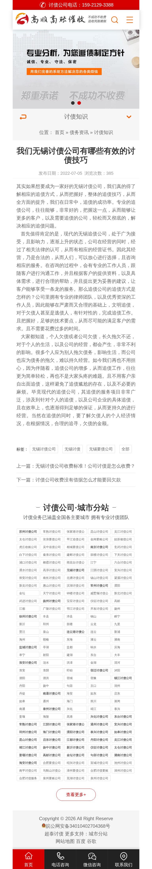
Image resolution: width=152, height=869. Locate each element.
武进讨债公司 (28, 601)
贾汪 (22, 631)
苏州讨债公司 (28, 531)
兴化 (70, 708)
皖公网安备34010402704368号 (78, 826)
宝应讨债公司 (76, 601)
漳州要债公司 (76, 770)
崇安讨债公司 (28, 577)
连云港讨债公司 (76, 632)
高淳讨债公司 (52, 570)
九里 (117, 624)
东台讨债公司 (123, 716)
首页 (59, 132)
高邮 (117, 601)
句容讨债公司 (99, 755)
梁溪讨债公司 (123, 577)
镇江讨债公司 (123, 678)
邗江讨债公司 (76, 608)
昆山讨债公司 (99, 531)
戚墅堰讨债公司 (99, 594)
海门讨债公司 (52, 732)
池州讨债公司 (123, 762)
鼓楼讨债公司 (99, 554)
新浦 (117, 631)
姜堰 (22, 716)
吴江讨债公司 (123, 531)
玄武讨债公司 (123, 547)
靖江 (93, 708)
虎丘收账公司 (28, 547)
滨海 (117, 647)
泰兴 (117, 708)
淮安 (22, 670)
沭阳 (117, 670)
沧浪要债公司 (52, 539)
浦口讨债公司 (28, 562)
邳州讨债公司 (28, 732)
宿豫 (93, 678)
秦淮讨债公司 (52, 554)
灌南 (117, 639)
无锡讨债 (72, 449)
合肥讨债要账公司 (99, 771)
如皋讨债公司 (123, 732)
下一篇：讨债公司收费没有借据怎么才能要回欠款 (68, 479)
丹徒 (22, 693)
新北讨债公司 (123, 593)
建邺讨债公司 (76, 554)
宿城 (70, 678)
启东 (117, 693)
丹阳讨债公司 (99, 739)
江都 (22, 608)
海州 (22, 639)
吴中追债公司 (52, 547)
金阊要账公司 (99, 539)
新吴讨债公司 (28, 585)
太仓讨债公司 (28, 539)
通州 (46, 701)
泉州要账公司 (52, 778)
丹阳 (22, 685)
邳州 (46, 624)
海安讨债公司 (28, 762)
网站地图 (65, 841)
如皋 (22, 701)
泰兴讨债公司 (99, 732)
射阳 (46, 655)
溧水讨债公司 (28, 570)
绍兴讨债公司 (76, 762)
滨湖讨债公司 (76, 585)
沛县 (70, 616)
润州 (117, 685)
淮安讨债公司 (28, 662)
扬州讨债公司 (52, 601)
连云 (93, 631)
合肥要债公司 (52, 762)
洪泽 (70, 662)
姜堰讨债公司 (28, 755)
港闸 (117, 701)
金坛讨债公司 (76, 755)
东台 (93, 655)
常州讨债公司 (99, 585)
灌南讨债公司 (123, 755)
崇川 (93, 701)
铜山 (93, 616)
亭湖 (46, 647)
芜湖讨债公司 (76, 778)
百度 (81, 841)
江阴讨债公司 (99, 570)
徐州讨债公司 (28, 616)
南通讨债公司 (52, 693)
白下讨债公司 (28, 554)
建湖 (70, 655)
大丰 (117, 655)
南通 (22, 708)
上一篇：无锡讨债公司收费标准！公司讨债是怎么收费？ (75, 466)
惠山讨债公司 (52, 585)
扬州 (117, 608)
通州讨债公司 (99, 724)
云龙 (93, 624)
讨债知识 (103, 132)
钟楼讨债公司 (76, 593)
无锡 (83, 233)
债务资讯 (79, 132)
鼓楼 (70, 624)
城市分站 (98, 833)
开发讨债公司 (99, 608)
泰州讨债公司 (52, 708)
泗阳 (22, 678)
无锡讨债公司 (88, 186)
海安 (70, 693)
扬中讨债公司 (52, 747)
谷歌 (91, 841)
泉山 (46, 631)
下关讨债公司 (123, 554)
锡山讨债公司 (99, 577)
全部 (125, 449)
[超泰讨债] (61, 19)
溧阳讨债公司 (76, 732)
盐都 (70, 647)
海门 (70, 701)
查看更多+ (76, 794)
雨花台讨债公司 (76, 563)
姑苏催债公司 (123, 539)
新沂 (22, 624)
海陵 (46, 716)
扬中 (46, 685)
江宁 (93, 562)
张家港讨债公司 (76, 532)
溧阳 (117, 585)
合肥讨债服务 (28, 778)
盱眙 (70, 670)
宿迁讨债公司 (99, 670)
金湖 (93, 662)
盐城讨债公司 (28, 647)
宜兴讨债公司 (123, 570)
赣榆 (46, 639)
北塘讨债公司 (76, 577)
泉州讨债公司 (99, 778)
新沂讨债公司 (76, 747)
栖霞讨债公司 (52, 562)
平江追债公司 (76, 539)
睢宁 (117, 616)
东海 (70, 639)
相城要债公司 (76, 547)
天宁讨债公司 (52, 593)
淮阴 (46, 670)
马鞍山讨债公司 (52, 771)
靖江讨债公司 (28, 747)
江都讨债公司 (76, 739)
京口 (93, 685)
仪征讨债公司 (99, 601)
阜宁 (22, 655)
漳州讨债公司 (123, 770)
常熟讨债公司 (52, 531)
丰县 (46, 616)
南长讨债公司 (52, 577)
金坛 (22, 593)
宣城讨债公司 (99, 762)
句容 (70, 685)
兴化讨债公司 (99, 716)
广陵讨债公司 (52, 608)
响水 (93, 647)
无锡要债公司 (101, 449)
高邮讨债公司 (52, 755)
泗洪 (46, 678)
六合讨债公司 (123, 562)
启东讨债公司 (52, 739)
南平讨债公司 (28, 770)
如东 (93, 693)
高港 (70, 716)
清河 (117, 662)
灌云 (93, 639)
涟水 (46, 662)
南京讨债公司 (99, 547)
